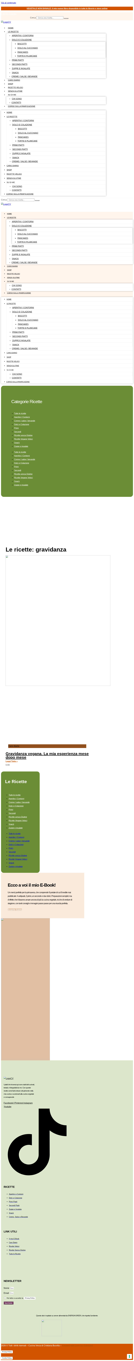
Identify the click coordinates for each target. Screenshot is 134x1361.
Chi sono (17, 99)
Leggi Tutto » (12, 761)
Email (7, 1293)
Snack (15, 73)
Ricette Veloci (15, 87)
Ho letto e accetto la (21, 1298)
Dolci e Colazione (22, 40)
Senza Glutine (15, 91)
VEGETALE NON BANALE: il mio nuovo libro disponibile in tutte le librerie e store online (67, 8)
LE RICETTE (13, 32)
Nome (7, 1288)
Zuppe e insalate (21, 68)
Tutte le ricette (20, 413)
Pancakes (23, 52)
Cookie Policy (7, 1358)
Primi (16, 428)
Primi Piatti (18, 60)
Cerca (33, 18)
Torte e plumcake (27, 56)
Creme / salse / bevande (24, 76)
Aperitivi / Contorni (23, 35)
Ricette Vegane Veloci (23, 439)
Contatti (16, 102)
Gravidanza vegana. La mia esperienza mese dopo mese (47, 755)
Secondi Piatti (19, 64)
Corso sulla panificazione (21, 106)
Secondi (17, 432)
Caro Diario (14, 80)
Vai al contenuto (8, 3)
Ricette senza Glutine (23, 435)
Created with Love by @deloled (77, 1345)
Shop (10, 84)
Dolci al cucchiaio (28, 48)
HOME (10, 28)
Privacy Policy (30, 1298)
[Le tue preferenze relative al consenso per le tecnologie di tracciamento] (129, 1356)
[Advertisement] (67, 516)
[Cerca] (66, 18)
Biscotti (22, 44)
